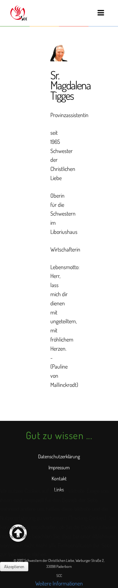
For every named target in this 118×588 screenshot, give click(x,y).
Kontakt (59, 478)
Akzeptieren (14, 566)
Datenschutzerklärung (59, 456)
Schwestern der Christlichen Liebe (18, 13)
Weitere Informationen (59, 583)
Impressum (59, 467)
